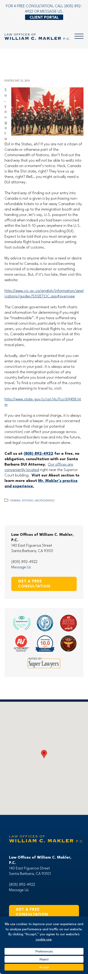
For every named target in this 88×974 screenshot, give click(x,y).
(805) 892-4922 (38, 454)
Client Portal (44, 17)
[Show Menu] (78, 36)
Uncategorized (45, 501)
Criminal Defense (21, 501)
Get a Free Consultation (34, 583)
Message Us (21, 567)
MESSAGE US (51, 12)
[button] (44, 754)
